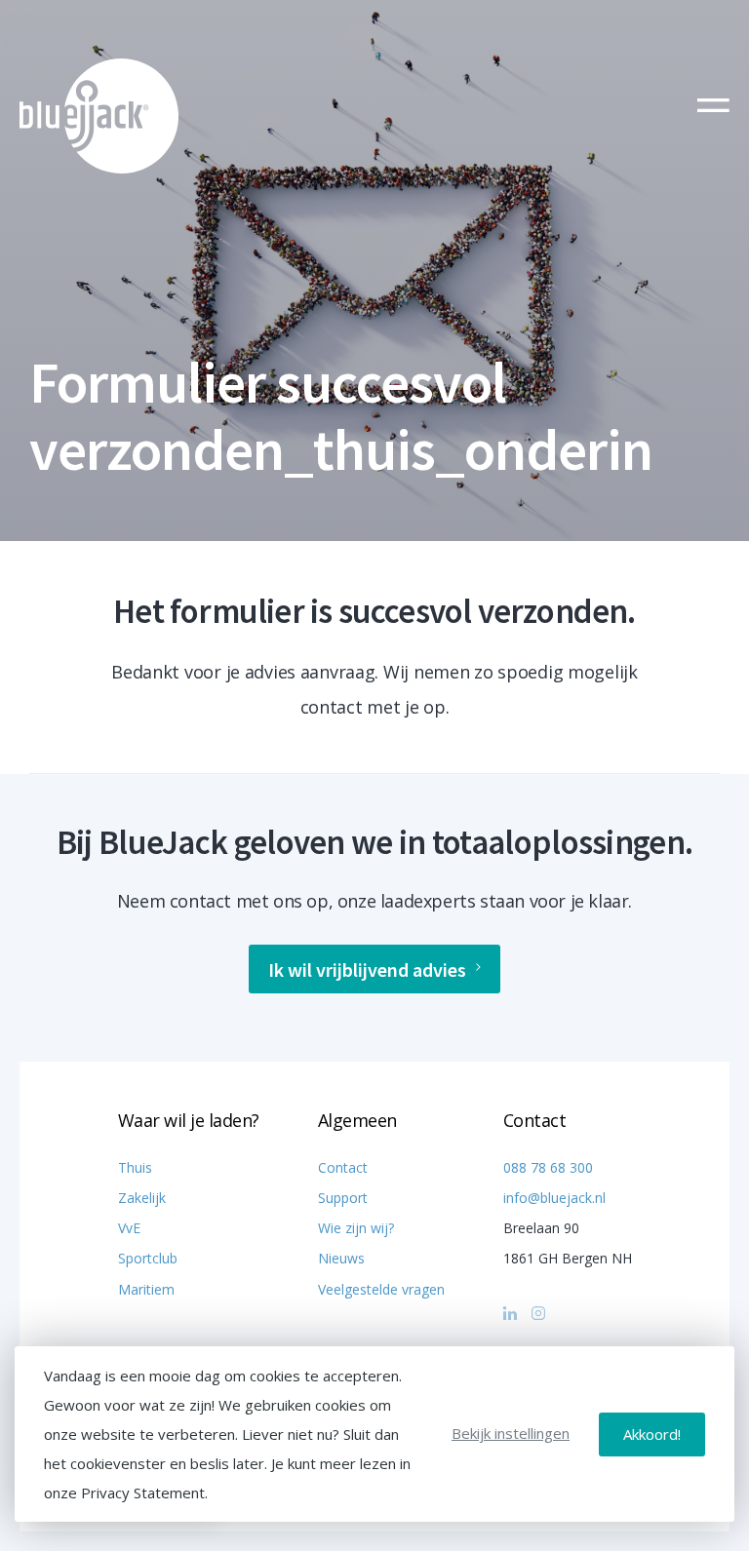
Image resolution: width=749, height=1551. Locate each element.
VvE (129, 1228)
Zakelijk (142, 1197)
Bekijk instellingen (511, 1433)
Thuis (135, 1167)
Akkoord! (652, 1434)
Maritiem (146, 1289)
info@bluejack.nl (554, 1197)
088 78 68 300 (548, 1167)
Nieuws (341, 1258)
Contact (343, 1167)
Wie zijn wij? (356, 1228)
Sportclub (147, 1258)
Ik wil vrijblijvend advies (367, 969)
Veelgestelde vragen (381, 1289)
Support (343, 1197)
